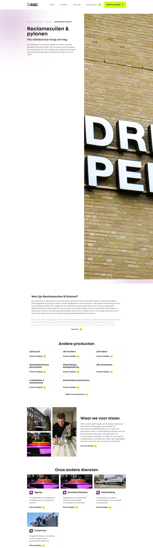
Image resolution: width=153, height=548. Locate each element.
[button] (93, 4)
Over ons (76, 4)
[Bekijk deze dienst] (43, 354)
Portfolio (63, 4)
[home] (32, 5)
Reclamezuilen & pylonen (63, 22)
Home (51, 4)
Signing (48, 22)
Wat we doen (38, 22)
